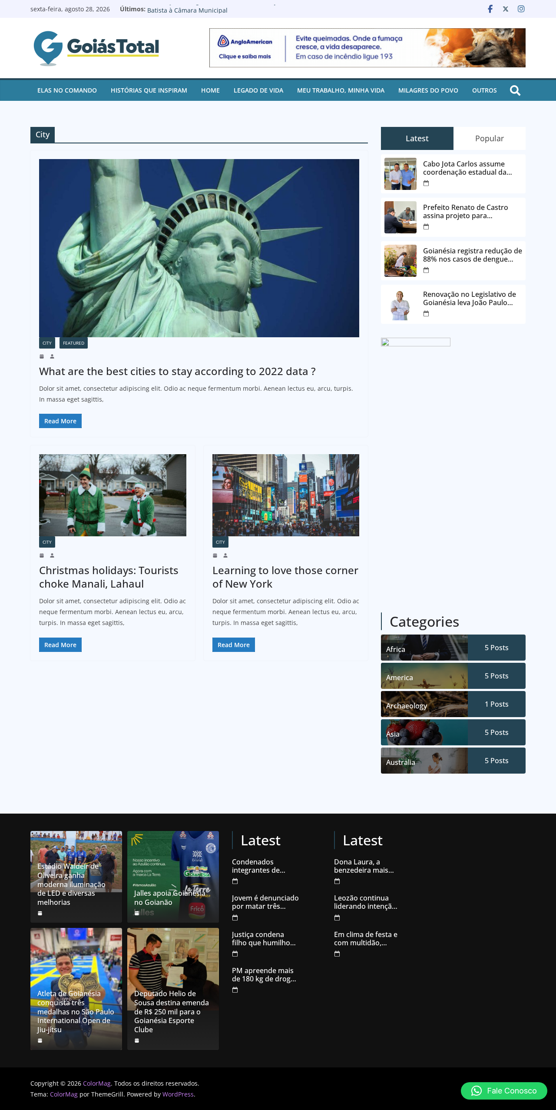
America (399, 677)
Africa (395, 649)
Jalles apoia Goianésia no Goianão (169, 898)
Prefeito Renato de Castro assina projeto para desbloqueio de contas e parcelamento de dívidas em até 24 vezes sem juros (469, 211)
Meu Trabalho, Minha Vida (340, 90)
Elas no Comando (67, 90)
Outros (484, 90)
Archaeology (406, 706)
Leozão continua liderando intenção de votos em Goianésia (365, 902)
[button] (504, 1091)
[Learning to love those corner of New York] (286, 495)
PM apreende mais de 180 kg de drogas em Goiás (265, 975)
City (47, 343)
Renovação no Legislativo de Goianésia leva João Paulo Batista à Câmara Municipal (225, 13)
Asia (393, 734)
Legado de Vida (258, 90)
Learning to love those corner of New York (285, 577)
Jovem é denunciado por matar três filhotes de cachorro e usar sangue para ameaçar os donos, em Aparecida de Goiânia (265, 902)
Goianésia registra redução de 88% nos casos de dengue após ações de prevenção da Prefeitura (472, 255)
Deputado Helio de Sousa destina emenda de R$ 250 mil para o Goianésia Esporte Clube (171, 1011)
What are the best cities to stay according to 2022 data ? (177, 371)
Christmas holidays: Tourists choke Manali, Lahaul (109, 577)
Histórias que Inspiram (149, 90)
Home (210, 90)
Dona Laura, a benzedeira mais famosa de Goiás (361, 866)
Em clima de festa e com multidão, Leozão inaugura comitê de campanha (365, 939)
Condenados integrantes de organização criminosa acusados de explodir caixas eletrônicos (265, 866)
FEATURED (73, 343)
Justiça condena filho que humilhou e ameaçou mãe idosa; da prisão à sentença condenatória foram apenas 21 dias (265, 939)
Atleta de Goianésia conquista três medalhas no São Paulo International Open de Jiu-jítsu (75, 1011)
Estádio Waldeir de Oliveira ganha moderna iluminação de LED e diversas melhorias (71, 884)
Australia (400, 762)
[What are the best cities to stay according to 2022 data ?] (199, 248)
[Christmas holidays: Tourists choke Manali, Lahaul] (112, 495)
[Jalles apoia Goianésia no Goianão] (173, 877)
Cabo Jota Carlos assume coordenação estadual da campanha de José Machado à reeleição (472, 168)
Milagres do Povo (428, 90)
